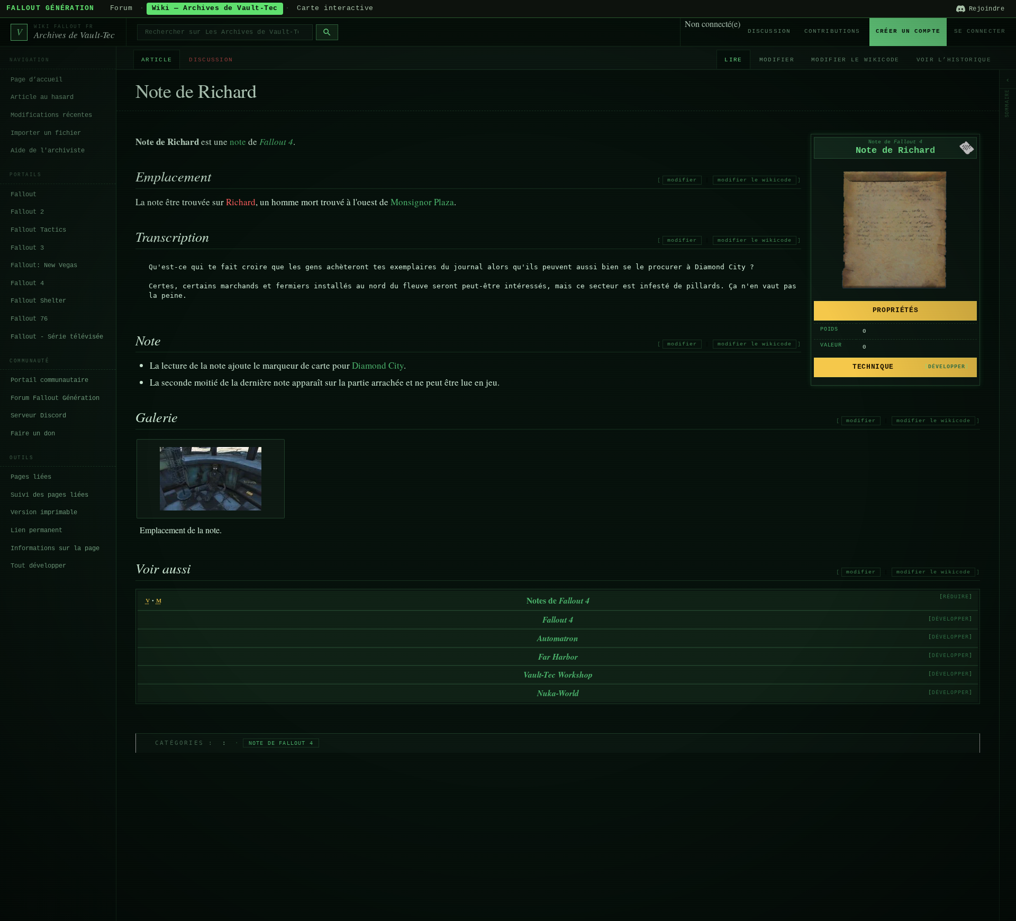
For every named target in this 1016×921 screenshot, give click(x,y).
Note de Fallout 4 (281, 743)
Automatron (557, 638)
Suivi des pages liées (49, 495)
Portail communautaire (49, 380)
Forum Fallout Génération (55, 398)
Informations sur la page (55, 548)
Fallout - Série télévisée (57, 336)
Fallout (24, 194)
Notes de (558, 600)
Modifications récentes (51, 115)
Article (156, 60)
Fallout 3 (27, 247)
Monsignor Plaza (422, 202)
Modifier (777, 60)
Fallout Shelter (38, 301)
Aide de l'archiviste (48, 150)
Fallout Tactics (38, 230)
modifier (682, 180)
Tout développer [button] (38, 566)
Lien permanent (36, 530)
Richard (241, 202)
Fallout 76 (29, 319)
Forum (121, 8)
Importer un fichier (46, 132)
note (238, 141)
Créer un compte (908, 31)
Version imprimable (44, 512)
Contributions (832, 31)
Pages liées (31, 477)
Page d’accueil (36, 80)
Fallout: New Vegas (44, 265)
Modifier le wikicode (855, 60)
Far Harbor (558, 656)
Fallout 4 (27, 283)
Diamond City (378, 365)
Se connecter (979, 31)
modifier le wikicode (755, 180)
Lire (733, 60)
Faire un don (33, 433)
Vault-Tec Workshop (558, 674)
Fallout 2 (27, 212)
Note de (895, 142)
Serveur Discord (38, 416)
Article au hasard (42, 97)
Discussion (769, 31)
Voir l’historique (954, 60)
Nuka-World (558, 693)
